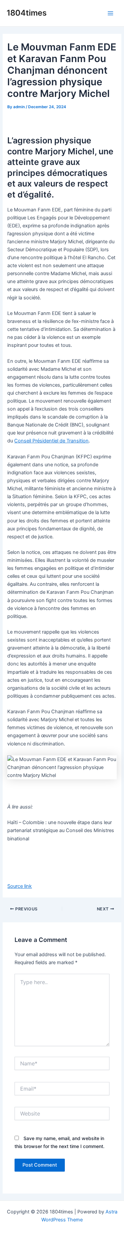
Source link (19, 886)
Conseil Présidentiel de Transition (51, 441)
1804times (27, 13)
